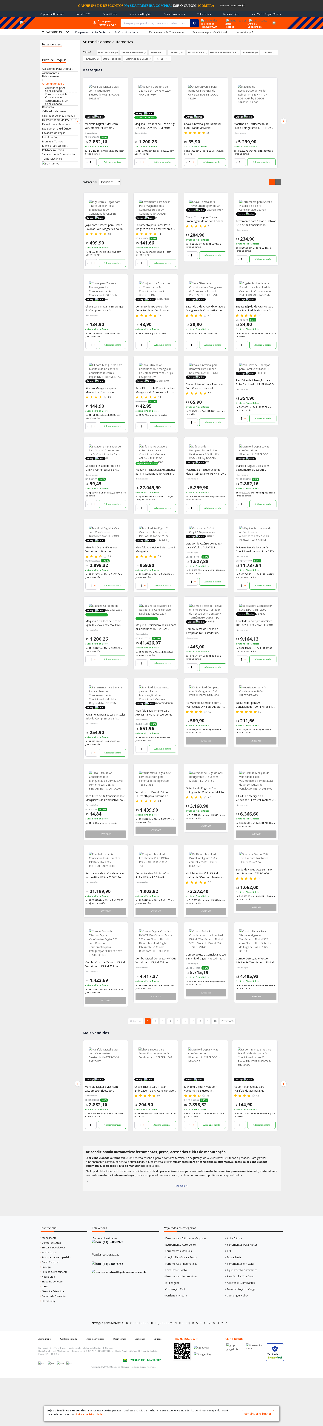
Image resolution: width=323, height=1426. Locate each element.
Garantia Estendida (52, 1291)
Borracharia (234, 1257)
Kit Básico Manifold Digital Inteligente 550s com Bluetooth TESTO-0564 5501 (205, 875)
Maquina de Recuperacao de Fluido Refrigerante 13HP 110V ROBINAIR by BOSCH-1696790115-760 (202, 126)
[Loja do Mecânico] (63, 23)
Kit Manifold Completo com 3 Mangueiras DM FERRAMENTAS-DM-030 (206, 705)
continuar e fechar (257, 1414)
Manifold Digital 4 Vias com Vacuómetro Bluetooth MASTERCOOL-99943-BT (102, 549)
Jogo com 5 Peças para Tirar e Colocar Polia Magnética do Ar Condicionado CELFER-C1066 (103, 227)
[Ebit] (235, 1345)
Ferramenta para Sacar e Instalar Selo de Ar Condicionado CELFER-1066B (256, 223)
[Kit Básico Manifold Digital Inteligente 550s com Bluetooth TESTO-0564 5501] (206, 860)
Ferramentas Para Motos (242, 1244)
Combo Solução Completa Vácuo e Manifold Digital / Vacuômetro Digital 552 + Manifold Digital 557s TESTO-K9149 (206, 956)
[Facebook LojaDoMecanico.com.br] (41, 1363)
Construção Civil (175, 1289)
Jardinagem (172, 1283)
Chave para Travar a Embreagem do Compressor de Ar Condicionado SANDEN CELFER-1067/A (105, 308)
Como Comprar (50, 1262)
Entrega (46, 1267)
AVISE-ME (206, 740)
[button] (78, 121)
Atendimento (48, 1237)
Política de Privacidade (88, 1414)
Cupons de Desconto (52, 14)
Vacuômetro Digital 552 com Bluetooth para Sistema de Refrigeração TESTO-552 (153, 794)
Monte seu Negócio (140, 14)
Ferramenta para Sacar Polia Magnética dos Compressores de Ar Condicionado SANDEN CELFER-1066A (156, 227)
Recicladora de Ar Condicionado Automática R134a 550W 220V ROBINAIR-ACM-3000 (104, 875)
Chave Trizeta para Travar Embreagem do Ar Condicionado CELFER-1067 (205, 219)
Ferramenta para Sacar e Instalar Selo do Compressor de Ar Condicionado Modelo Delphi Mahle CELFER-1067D (105, 716)
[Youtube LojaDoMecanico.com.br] (51, 1363)
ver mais (180, 1185)
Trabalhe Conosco (52, 1281)
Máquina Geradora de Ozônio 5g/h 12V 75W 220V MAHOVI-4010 (103, 623)
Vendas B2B (83, 14)
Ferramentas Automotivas (181, 1276)
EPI (229, 1251)
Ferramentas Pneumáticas (181, 1263)
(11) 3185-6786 (112, 1264)
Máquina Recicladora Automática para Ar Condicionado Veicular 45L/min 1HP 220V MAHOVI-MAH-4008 (156, 472)
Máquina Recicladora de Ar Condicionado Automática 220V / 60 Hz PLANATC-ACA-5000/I (256, 549)
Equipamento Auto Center (181, 1244)
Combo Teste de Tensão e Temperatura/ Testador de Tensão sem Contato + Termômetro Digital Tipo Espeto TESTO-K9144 (205, 631)
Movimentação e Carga (241, 1289)
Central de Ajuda (51, 1242)
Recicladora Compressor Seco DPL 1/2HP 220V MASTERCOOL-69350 (256, 623)
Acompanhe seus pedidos (56, 1257)
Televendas (204, 14)
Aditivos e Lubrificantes (241, 1283)
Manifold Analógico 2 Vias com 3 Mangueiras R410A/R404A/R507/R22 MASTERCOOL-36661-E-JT (155, 549)
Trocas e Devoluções (53, 1247)
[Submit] (194, 23)
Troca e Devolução (94, 1338)
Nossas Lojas (231, 14)
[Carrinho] (273, 20)
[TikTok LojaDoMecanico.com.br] (69, 1363)
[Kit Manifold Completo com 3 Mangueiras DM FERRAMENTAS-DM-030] (206, 691)
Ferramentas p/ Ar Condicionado (166, 32)
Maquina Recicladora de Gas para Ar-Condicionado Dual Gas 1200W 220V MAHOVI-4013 (254, 126)
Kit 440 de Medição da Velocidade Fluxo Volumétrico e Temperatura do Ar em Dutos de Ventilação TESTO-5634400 (256, 798)
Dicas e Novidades (174, 14)
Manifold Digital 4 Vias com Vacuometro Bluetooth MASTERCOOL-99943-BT (150, 1089)
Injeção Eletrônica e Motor (181, 1257)
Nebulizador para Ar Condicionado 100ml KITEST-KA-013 (256, 705)
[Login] (257, 19)
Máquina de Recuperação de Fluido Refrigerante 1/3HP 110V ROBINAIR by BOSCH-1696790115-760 (205, 472)
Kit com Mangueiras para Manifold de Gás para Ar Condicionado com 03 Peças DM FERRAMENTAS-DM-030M (105, 390)
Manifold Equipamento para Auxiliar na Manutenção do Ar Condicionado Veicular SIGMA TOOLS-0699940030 (153, 712)
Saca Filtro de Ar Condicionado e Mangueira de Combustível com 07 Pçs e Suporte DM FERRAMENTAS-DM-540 (155, 390)
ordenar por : (90, 182)
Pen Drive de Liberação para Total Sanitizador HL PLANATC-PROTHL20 (255, 382)
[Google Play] (202, 1354)
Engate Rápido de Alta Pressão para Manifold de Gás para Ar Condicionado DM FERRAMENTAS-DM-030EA (254, 308)
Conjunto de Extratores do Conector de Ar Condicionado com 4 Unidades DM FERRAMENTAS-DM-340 (153, 308)
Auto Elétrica (234, 1238)
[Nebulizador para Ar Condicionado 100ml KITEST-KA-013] (256, 691)
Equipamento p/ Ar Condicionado (210, 32)
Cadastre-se (254, 26)
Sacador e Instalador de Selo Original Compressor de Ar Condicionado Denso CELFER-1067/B (103, 468)
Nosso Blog (48, 1276)
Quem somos (119, 1338)
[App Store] (202, 1348)
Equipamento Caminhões (242, 1270)
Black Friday (48, 1301)
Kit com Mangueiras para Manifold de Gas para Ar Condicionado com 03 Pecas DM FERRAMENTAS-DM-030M (204, 1089)
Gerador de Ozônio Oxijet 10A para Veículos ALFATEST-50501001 (204, 545)
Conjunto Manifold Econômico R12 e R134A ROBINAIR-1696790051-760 (154, 875)
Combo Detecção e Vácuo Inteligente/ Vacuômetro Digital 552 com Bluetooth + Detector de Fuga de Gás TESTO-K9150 (255, 960)
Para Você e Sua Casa (240, 1276)
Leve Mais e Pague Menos (266, 14)
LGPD (44, 1286)
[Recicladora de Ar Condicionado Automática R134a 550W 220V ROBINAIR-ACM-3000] (105, 860)
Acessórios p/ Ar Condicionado (253, 32)
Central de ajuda (68, 1338)
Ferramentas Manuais (178, 1251)
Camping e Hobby (237, 1295)
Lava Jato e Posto (176, 1270)
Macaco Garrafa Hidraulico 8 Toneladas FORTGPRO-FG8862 (253, 1088)
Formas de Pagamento (54, 1271)
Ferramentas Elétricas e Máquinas (185, 1238)
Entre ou (252, 23)
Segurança (140, 1338)
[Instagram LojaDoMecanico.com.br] (60, 1363)
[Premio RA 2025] (255, 1345)
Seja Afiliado (110, 14)
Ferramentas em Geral (240, 1263)
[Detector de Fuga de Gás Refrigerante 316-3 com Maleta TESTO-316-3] (206, 777)
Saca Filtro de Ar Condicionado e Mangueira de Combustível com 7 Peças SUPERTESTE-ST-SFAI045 (205, 308)
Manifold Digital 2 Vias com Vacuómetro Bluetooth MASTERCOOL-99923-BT (252, 468)
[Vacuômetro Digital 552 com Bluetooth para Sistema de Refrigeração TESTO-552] (156, 779)
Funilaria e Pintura (176, 1295)
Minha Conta (48, 1252)
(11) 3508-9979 (112, 1242)
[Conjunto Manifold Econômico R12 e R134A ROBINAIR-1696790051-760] (156, 860)
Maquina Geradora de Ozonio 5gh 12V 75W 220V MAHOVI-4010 (105, 126)
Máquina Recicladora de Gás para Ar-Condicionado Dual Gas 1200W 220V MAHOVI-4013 (156, 627)
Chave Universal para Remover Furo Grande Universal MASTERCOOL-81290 (153, 126)
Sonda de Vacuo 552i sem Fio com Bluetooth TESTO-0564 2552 (254, 871)
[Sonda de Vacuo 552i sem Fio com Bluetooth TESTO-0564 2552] (256, 858)
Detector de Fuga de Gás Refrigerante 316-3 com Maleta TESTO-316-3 (205, 790)
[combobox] (160, 23)
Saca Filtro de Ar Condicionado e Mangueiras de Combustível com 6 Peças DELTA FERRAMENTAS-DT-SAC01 (105, 798)
